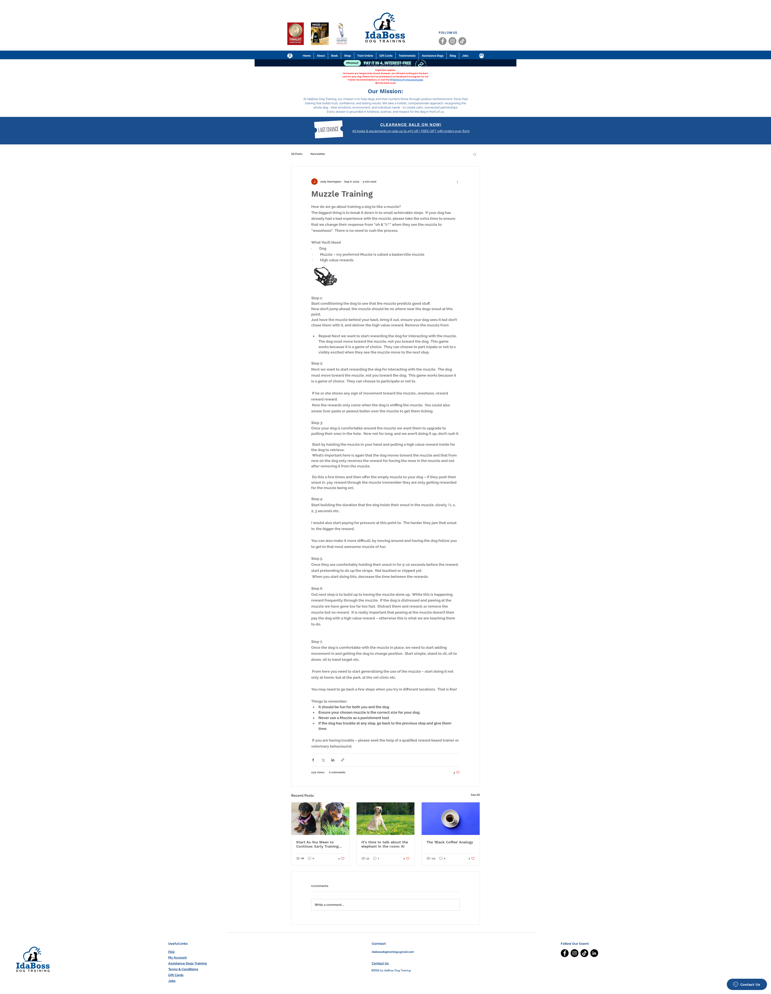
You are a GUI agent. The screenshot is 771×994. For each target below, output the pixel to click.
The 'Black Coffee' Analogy (449, 842)
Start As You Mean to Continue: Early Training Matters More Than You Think (317, 844)
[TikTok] (462, 41)
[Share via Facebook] (313, 760)
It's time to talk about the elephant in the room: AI (384, 844)
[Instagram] (452, 41)
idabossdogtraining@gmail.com (393, 951)
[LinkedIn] (594, 953)
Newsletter (317, 153)
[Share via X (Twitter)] (323, 760)
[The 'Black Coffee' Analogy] (451, 818)
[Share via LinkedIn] (333, 760)
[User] (290, 55)
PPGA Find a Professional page (406, 79)
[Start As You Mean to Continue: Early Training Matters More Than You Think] (320, 818)
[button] (475, 154)
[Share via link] (343, 760)
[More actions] (457, 181)
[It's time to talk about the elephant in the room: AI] (386, 818)
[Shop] (481, 55)
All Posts (296, 153)
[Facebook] (443, 41)
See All (475, 794)
